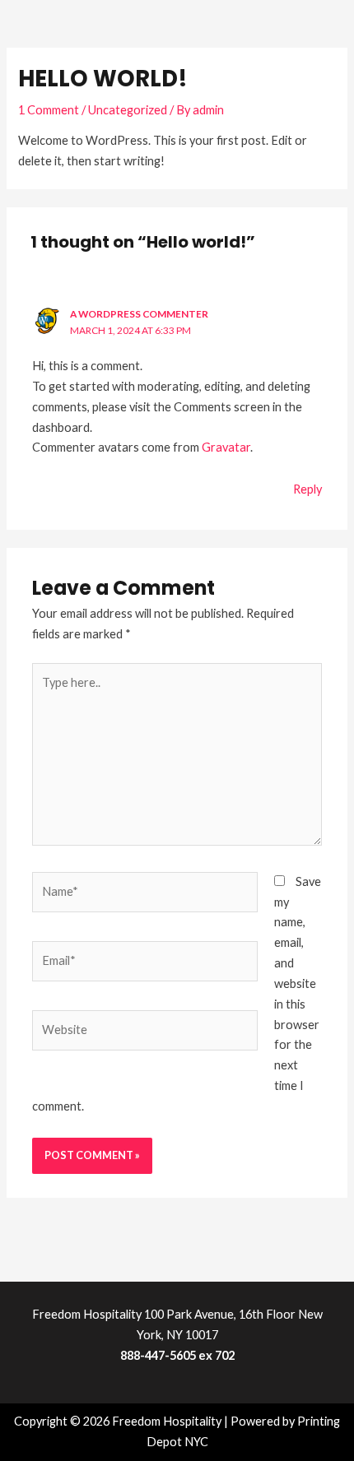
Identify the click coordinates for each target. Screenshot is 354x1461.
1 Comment (48, 110)
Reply (307, 489)
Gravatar (226, 447)
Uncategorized (127, 110)
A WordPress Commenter (139, 314)
